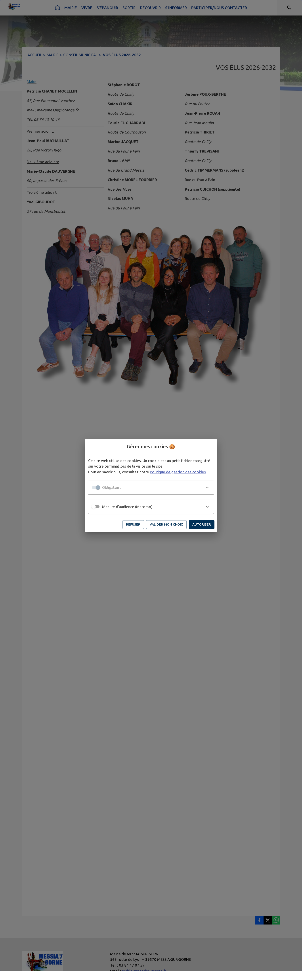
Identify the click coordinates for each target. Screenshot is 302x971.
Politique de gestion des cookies (178, 472)
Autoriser (201, 524)
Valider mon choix (166, 524)
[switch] (93, 507)
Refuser (133, 524)
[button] (151, 487)
